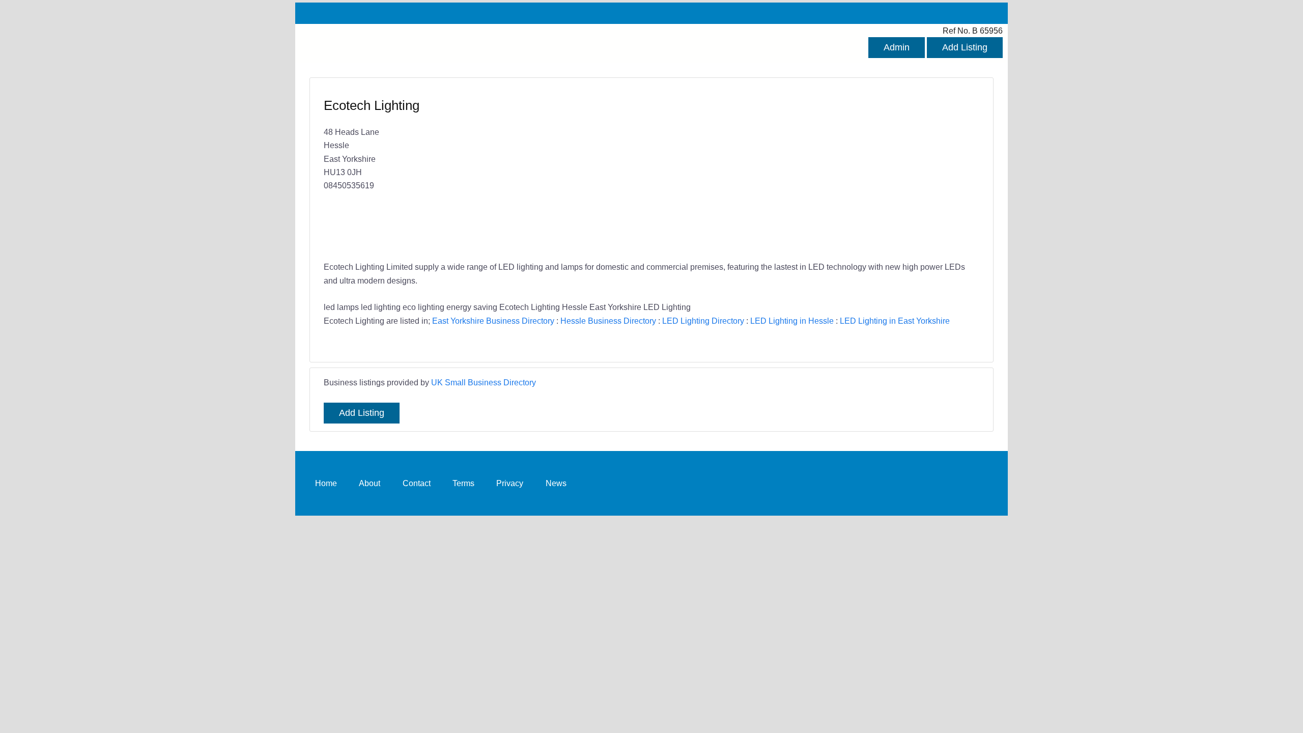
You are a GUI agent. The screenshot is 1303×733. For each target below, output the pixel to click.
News (556, 483)
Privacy (509, 483)
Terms (463, 483)
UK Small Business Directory (483, 382)
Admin (897, 47)
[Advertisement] (810, 170)
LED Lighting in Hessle (792, 320)
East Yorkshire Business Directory (493, 320)
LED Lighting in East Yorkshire (895, 320)
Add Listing (964, 47)
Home (326, 483)
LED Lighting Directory (703, 320)
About (369, 483)
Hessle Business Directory (608, 320)
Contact (417, 483)
